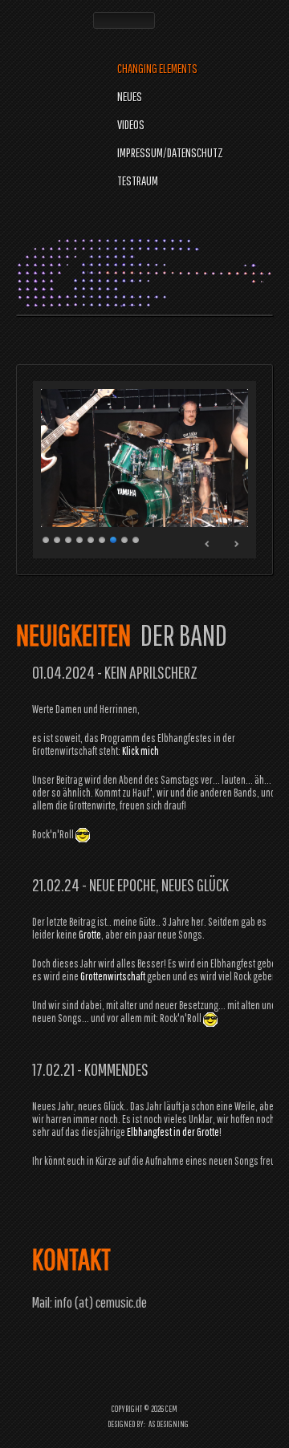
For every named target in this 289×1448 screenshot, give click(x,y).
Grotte (90, 934)
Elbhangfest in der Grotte (173, 1132)
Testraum (137, 180)
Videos (130, 124)
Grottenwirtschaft (112, 976)
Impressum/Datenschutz (170, 152)
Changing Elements (157, 68)
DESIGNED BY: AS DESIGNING (145, 1424)
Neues (129, 96)
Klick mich (140, 750)
